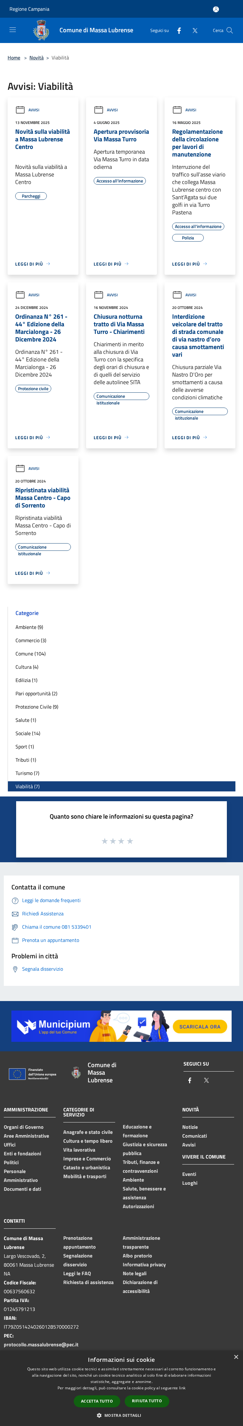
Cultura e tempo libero (88, 1141)
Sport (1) (25, 746)
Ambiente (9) (29, 627)
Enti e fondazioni (22, 1153)
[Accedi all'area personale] (216, 9)
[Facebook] (176, 30)
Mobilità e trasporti (84, 1176)
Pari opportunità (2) (36, 693)
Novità (36, 57)
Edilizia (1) (26, 680)
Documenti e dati (22, 1189)
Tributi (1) (26, 760)
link (182, 1388)
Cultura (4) (27, 667)
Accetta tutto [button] (97, 1401)
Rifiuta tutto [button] (147, 1401)
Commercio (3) (31, 640)
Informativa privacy (144, 1264)
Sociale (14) (28, 733)
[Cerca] (230, 30)
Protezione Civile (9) (37, 706)
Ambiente (133, 1179)
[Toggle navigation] (12, 30)
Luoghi (189, 1183)
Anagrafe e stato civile (88, 1132)
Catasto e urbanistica (86, 1167)
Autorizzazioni (138, 1206)
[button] (121, 1415)
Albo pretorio (137, 1255)
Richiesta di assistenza (88, 1282)
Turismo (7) (27, 773)
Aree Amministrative (26, 1136)
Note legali (134, 1273)
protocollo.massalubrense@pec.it (41, 1344)
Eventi (189, 1174)
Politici (11, 1162)
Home (14, 57)
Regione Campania (29, 9)
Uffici (10, 1144)
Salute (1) (26, 720)
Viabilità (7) (28, 786)
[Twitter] (192, 30)
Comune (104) (31, 653)
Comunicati (194, 1136)
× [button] (236, 1357)
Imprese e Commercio (87, 1158)
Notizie (190, 1127)
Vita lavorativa (79, 1149)
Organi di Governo (24, 1127)
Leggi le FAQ (77, 1273)
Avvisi (33, 110)
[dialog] (121, 1388)
